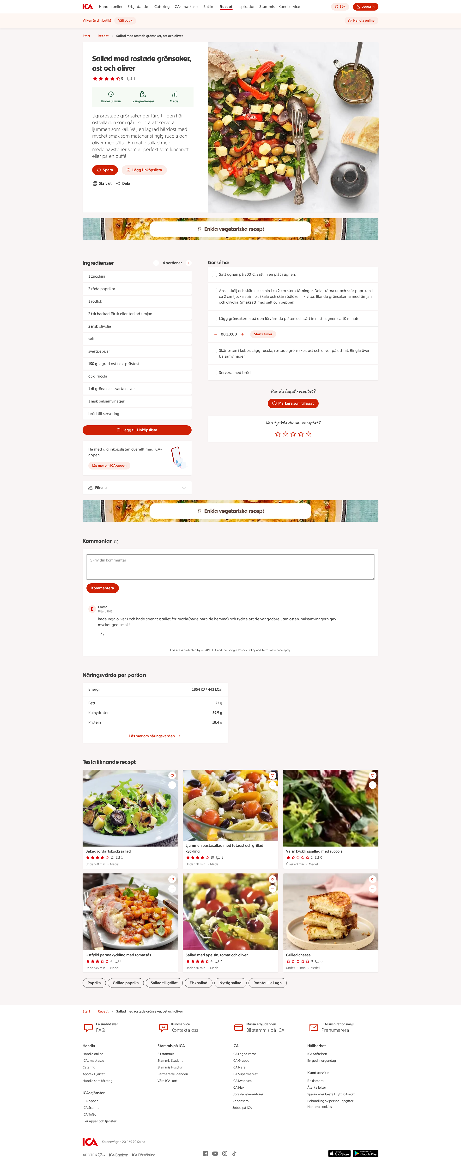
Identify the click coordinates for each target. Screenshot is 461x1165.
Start (86, 36)
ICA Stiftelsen (317, 1054)
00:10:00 (229, 334)
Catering (162, 6)
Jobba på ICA (242, 1108)
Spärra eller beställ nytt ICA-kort (331, 1094)
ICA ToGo (89, 1114)
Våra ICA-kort (167, 1081)
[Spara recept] (172, 775)
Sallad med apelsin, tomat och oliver (217, 955)
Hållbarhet (316, 1045)
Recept (226, 6)
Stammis (267, 6)
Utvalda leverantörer (247, 1094)
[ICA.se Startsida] (88, 7)
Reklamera (315, 1081)
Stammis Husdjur (170, 1067)
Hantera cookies (319, 1107)
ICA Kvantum (242, 1081)
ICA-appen (90, 1101)
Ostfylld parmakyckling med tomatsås (118, 955)
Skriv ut (105, 183)
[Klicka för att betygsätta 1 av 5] (278, 434)
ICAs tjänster (94, 1093)
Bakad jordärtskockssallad (108, 851)
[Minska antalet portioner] (156, 263)
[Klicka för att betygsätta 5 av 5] (308, 434)
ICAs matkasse (187, 6)
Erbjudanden (139, 6)
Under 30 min (111, 101)
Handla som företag (97, 1081)
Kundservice (289, 6)
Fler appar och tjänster (99, 1121)
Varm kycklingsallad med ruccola (314, 851)
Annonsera (240, 1101)
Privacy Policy (246, 650)
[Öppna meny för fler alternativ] (172, 785)
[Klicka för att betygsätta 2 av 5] (285, 434)
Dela (126, 183)
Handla (89, 1045)
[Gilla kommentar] (102, 634)
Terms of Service (272, 650)
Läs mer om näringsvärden (152, 736)
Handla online (111, 6)
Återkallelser (316, 1088)
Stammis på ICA (171, 1045)
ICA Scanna (91, 1108)
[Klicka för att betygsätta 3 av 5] (293, 434)
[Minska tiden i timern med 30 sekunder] (215, 334)
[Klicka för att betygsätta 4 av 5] (301, 434)
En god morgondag (321, 1061)
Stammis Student (170, 1061)
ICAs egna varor (244, 1054)
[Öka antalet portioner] (189, 263)
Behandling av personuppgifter (330, 1101)
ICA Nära (239, 1067)
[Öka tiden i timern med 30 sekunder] (242, 334)
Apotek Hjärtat (94, 1074)
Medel (174, 101)
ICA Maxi (238, 1088)
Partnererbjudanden (173, 1074)
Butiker (209, 6)
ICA (235, 1045)
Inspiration (246, 6)
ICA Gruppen (241, 1061)
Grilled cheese (298, 955)
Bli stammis (166, 1054)
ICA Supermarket (245, 1074)
